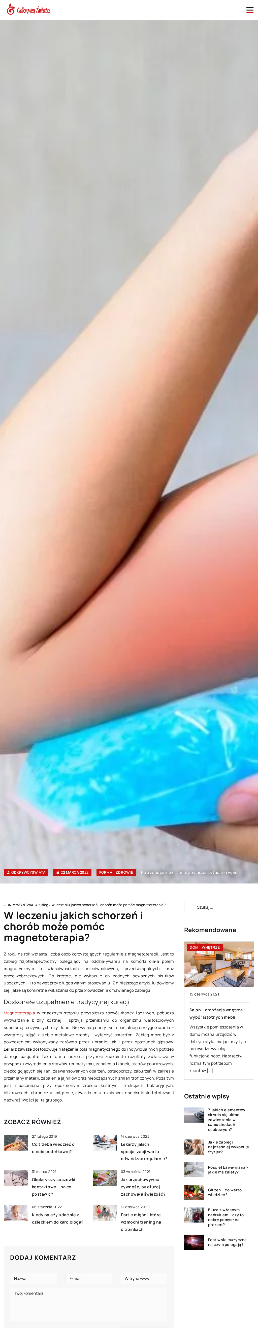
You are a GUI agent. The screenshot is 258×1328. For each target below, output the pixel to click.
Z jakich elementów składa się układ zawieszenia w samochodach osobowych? (226, 1120)
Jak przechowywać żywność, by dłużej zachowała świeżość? (143, 1187)
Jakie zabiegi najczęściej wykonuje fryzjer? (228, 1147)
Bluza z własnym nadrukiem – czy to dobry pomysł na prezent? (226, 1217)
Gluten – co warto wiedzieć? (225, 1192)
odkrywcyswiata (28, 872)
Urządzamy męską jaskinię (216, 1010)
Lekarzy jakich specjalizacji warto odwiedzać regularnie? (144, 1151)
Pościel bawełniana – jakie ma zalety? (228, 1170)
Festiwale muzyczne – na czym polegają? (229, 1242)
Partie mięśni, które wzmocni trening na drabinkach (141, 1222)
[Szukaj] (190, 907)
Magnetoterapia (19, 1013)
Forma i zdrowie (116, 872)
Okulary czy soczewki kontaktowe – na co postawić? (53, 1187)
